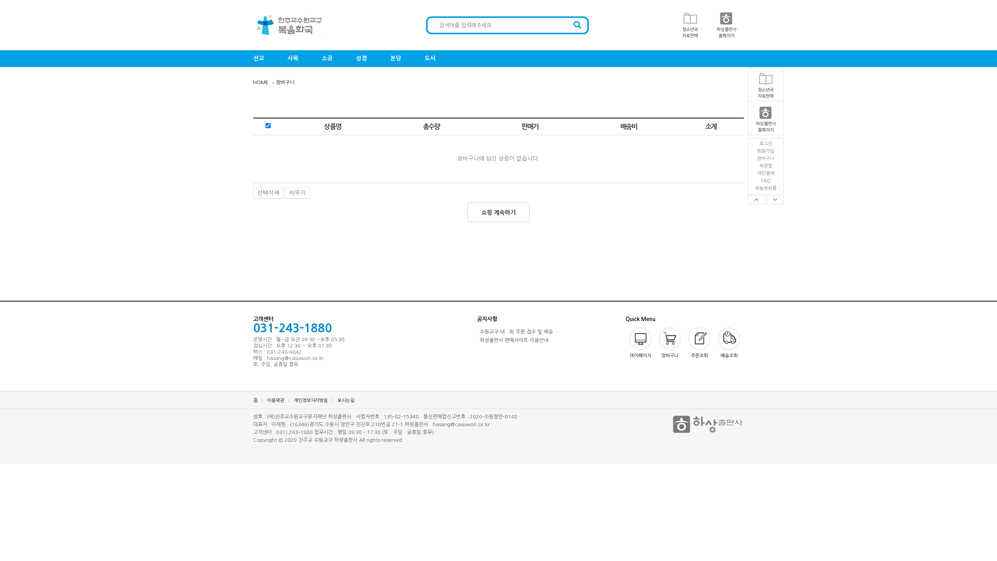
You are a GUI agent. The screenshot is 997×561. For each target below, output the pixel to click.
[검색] (577, 25)
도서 (430, 58)
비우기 (297, 193)
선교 (258, 58)
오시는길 (345, 400)
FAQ (766, 180)
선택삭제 (268, 193)
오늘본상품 (766, 188)
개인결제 (765, 173)
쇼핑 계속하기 (498, 212)
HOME (260, 82)
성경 (361, 58)
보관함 (765, 166)
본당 (395, 58)
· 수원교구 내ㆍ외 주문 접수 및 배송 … (518, 331)
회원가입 (765, 151)
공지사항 (487, 319)
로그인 (765, 143)
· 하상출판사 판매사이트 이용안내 (512, 340)
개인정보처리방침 (311, 400)
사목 (292, 58)
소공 (327, 58)
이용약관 (275, 400)
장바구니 (765, 158)
